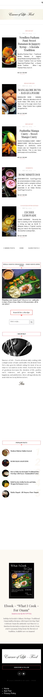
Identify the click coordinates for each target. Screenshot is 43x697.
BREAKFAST (29, 31)
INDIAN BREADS (29, 83)
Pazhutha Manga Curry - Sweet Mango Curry (29, 134)
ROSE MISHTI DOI (29, 174)
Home (22, 248)
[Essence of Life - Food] (21, 663)
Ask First (7, 690)
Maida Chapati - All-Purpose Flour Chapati (24, 492)
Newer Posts (9, 248)
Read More (22, 72)
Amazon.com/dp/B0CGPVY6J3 (22, 614)
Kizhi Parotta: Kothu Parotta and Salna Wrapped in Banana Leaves (23, 483)
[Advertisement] (21, 412)
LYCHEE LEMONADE (29, 213)
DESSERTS (29, 168)
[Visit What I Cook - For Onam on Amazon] (21, 580)
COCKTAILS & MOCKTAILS (29, 205)
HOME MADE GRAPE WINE (19, 461)
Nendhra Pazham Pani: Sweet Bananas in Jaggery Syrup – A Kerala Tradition (29, 44)
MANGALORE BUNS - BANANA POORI (29, 91)
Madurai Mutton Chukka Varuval (21, 451)
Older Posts (33, 248)
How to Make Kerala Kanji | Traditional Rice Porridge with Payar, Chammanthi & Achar (24, 473)
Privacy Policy (10, 693)
